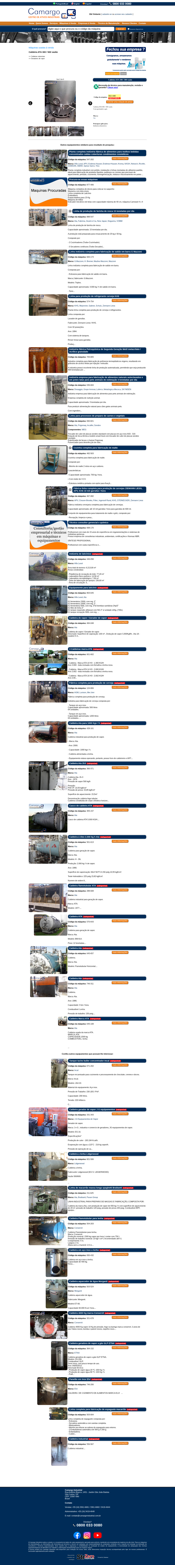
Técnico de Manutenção (109, 23)
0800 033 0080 (122, 3)
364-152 (81, 1349)
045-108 (81, 1024)
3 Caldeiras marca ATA (80, 649)
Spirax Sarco (89, 166)
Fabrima (81, 221)
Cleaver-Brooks (85, 500)
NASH (127, 164)
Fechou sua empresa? (112, 73)
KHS (76, 306)
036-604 (81, 385)
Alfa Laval (78, 164)
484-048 (81, 623)
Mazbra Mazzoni (101, 261)
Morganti (78, 1291)
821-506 (81, 1159)
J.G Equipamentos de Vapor (86, 1119)
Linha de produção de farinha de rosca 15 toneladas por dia (104, 211)
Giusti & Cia (91, 221)
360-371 (81, 769)
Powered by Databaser (103, 1557)
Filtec (95, 500)
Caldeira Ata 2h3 (77, 763)
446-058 (81, 559)
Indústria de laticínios (80, 554)
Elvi (76, 1389)
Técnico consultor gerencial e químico (88, 522)
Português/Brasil (62, 4)
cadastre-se (107, 14)
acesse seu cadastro (123, 14)
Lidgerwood (79, 1164)
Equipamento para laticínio (83, 587)
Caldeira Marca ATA (79, 1018)
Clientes (123, 73)
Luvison (83, 692)
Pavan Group (92, 1197)
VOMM (119, 221)
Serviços (54, 23)
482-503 (81, 453)
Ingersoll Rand (105, 500)
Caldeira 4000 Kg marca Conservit (86, 1313)
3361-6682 (95, 1507)
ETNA (77, 1353)
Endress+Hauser (110, 164)
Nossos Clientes (129, 23)
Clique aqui (113, 87)
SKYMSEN (126, 389)
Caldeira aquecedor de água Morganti (88, 1281)
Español (88, 4)
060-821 (81, 421)
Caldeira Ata (75, 948)
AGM (76, 692)
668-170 (81, 528)
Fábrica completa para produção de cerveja (91, 683)
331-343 (81, 1115)
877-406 (81, 185)
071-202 (81, 1066)
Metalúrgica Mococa (112, 389)
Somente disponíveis (136, 29)
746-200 (81, 1385)
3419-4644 (105, 1507)
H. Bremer (88, 261)
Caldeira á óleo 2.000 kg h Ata (84, 837)
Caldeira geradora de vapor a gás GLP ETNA (92, 1343)
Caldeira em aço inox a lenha (84, 1250)
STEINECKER (123, 500)
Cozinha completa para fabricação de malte (96, 448)
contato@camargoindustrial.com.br (86, 1516)
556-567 (81, 1444)
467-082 (81, 496)
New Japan (102, 221)
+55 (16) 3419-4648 (86, 1511)
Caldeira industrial (78, 1439)
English (77, 4)
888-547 (81, 217)
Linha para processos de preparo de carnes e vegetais (97, 416)
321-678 (81, 1318)
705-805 (81, 357)
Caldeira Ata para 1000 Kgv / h (84, 723)
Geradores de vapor (38, 58)
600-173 (81, 257)
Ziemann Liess (109, 306)
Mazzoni (112, 261)
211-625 (81, 1193)
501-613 (81, 842)
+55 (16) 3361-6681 (80, 1507)
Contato (142, 23)
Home (31, 23)
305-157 (81, 811)
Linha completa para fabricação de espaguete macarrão (97, 1409)
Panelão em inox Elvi (80, 1379)
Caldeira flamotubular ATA (82, 885)
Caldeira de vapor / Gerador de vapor (88, 618)
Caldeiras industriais (38, 56)
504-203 (81, 1224)
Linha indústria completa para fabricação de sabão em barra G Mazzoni (105, 252)
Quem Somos (42, 23)
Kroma (121, 164)
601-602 (81, 654)
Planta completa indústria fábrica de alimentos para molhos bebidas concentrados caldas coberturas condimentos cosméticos (104, 153)
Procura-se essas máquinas (83, 179)
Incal (76, 1070)
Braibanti (82, 1197)
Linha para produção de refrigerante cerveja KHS (94, 296)
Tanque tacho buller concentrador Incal (89, 1061)
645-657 (81, 953)
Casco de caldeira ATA (80, 806)
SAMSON (72, 166)
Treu (97, 166)
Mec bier (90, 692)
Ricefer (142, 164)
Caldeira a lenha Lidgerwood (83, 1154)
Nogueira (112, 221)
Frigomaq (82, 425)
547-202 (81, 159)
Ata (94, 118)
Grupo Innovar (89, 389)
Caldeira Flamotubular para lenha (86, 1218)
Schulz (99, 306)
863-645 (81, 593)
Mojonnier (83, 306)
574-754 (81, 301)
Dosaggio (78, 389)
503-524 (81, 1287)
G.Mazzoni (78, 261)
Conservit (78, 1228)
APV (85, 164)
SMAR (80, 166)
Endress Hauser (95, 164)
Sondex (97, 425)
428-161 (81, 728)
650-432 (81, 1255)
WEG (84, 430)
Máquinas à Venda (68, 23)
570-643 (81, 922)
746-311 (81, 984)
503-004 (81, 1415)
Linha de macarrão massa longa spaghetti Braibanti (95, 1188)
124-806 (81, 688)
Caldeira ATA (75, 916)
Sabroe (92, 306)
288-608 (81, 891)
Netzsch (134, 164)
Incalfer (90, 425)
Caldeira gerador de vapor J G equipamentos (92, 1109)
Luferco (99, 389)
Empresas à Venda (86, 23)
